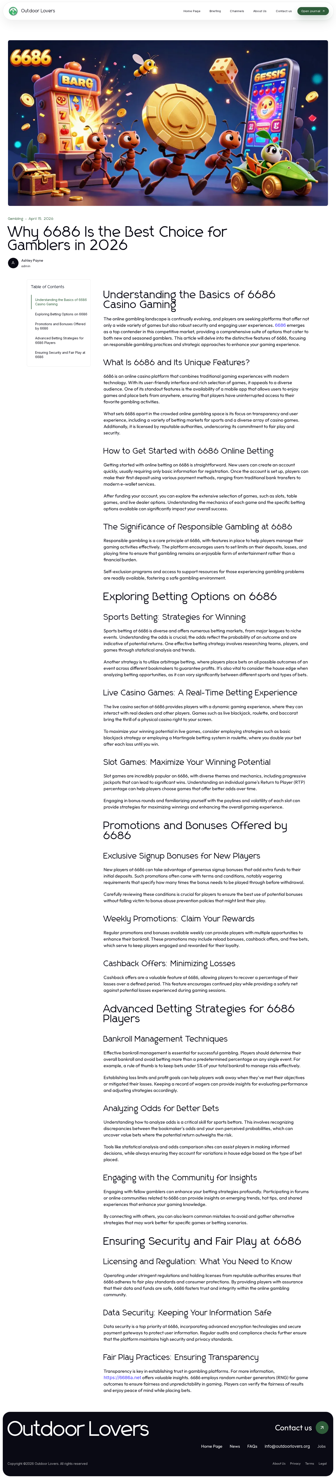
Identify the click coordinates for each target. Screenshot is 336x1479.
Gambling (16, 219)
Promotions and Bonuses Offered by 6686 (60, 326)
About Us (278, 1463)
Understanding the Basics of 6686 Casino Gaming (61, 302)
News (235, 1446)
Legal (323, 1463)
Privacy (295, 1463)
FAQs (252, 1446)
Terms (309, 1463)
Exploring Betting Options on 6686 (61, 314)
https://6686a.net (122, 1377)
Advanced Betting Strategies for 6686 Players (59, 340)
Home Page (211, 1446)
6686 (280, 325)
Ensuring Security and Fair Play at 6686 (60, 355)
